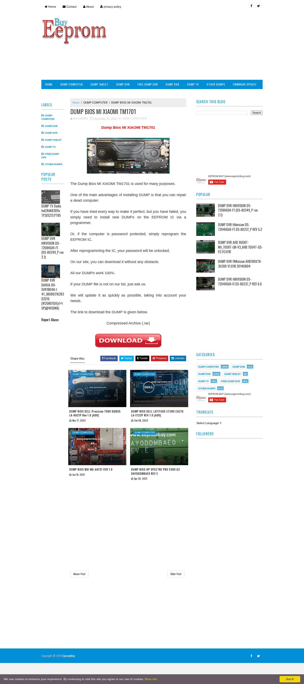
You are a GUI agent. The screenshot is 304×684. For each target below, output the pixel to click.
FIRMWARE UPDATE (245, 84)
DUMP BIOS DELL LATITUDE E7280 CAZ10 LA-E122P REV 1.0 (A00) (157, 413)
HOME (49, 84)
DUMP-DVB (51, 126)
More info (151, 679)
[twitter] (258, 5)
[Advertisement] (187, 47)
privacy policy (112, 6)
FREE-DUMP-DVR (230, 381)
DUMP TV (193, 84)
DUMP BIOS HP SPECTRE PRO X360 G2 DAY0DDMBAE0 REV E (155, 471)
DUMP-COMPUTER (96, 102)
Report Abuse (50, 319)
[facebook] (251, 5)
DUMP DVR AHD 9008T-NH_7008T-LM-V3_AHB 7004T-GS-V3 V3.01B (240, 247)
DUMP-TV (50, 147)
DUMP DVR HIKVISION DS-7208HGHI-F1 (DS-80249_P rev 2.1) (52, 248)
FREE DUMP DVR (148, 84)
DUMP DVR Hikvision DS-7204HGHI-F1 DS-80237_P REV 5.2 (240, 227)
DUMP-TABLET (53, 140)
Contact (71, 6)
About (89, 6)
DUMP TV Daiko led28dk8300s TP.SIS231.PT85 (51, 211)
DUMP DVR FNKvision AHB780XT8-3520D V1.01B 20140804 (240, 263)
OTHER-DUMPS (53, 164)
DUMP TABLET (99, 84)
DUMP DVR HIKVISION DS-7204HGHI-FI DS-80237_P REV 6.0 (240, 281)
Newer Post (79, 574)
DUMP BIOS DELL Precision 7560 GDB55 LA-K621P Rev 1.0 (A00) (95, 413)
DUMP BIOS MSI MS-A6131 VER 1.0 (91, 469)
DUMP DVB (172, 84)
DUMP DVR (123, 84)
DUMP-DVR (51, 133)
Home (51, 6)
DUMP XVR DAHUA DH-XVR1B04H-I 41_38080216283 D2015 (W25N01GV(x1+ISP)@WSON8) (52, 294)
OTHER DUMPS (216, 84)
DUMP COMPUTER (71, 84)
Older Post (175, 574)
